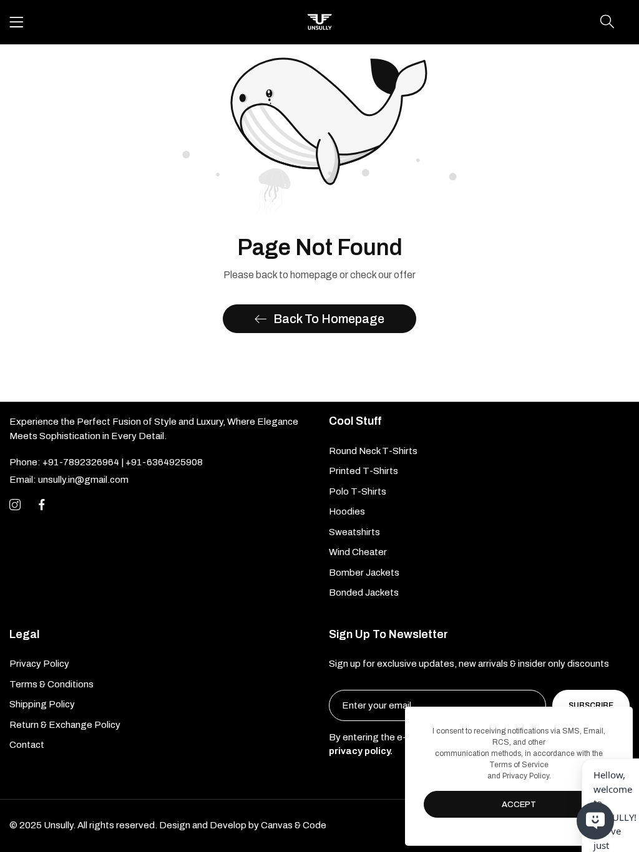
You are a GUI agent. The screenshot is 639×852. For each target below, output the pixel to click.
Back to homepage (328, 319)
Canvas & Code (293, 825)
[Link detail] (15, 505)
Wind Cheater (358, 552)
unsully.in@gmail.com (69, 480)
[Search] (607, 21)
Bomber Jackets (364, 573)
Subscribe (590, 705)
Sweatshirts (354, 532)
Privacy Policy (39, 664)
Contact (26, 745)
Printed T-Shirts (363, 471)
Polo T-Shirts (357, 491)
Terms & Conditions (51, 684)
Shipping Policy (42, 704)
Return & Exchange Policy (64, 725)
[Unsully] (319, 22)
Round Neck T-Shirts (373, 451)
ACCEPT (519, 804)
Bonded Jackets (364, 593)
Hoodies (347, 511)
